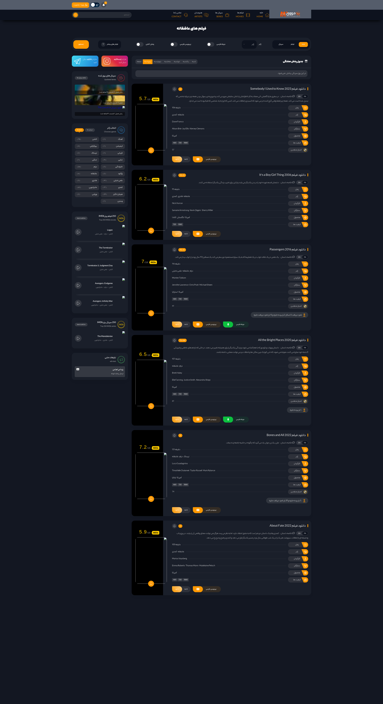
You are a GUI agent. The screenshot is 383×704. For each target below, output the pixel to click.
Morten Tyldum (179, 278)
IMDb (155, 99)
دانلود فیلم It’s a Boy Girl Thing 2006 (282, 175)
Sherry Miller (207, 210)
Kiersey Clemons (197, 129)
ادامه (181, 159)
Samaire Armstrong (180, 210)
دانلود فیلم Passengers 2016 (288, 250)
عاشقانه (181, 115)
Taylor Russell (196, 470)
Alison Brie (176, 129)
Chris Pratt (194, 285)
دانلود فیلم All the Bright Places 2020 (282, 340)
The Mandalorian (105, 336)
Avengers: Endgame (104, 283)
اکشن (111, 234)
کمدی (174, 115)
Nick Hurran (177, 203)
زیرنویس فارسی (185, 44)
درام (191, 271)
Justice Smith (189, 380)
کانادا (174, 217)
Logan (110, 230)
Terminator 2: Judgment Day (100, 266)
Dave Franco (178, 122)
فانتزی (180, 196)
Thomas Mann (192, 566)
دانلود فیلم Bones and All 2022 (286, 435)
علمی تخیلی (177, 271)
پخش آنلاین (150, 44)
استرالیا (175, 292)
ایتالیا (174, 477)
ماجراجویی (99, 287)
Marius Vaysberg (179, 559)
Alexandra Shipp (203, 380)
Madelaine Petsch (207, 566)
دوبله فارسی (220, 44)
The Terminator (106, 248)
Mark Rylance (209, 470)
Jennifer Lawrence (180, 285)
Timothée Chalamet (180, 470)
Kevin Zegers (195, 210)
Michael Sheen (205, 285)
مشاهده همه (81, 218)
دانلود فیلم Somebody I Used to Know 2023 (278, 89)
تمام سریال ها (81, 78)
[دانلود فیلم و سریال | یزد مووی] (290, 14)
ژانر (260, 44)
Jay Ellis (185, 129)
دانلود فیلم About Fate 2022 (288, 526)
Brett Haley (177, 373)
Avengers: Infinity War (103, 301)
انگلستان (180, 217)
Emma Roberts (178, 566)
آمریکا (174, 136)
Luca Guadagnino (180, 463)
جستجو (81, 44)
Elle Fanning (177, 380)
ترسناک (186, 456)
